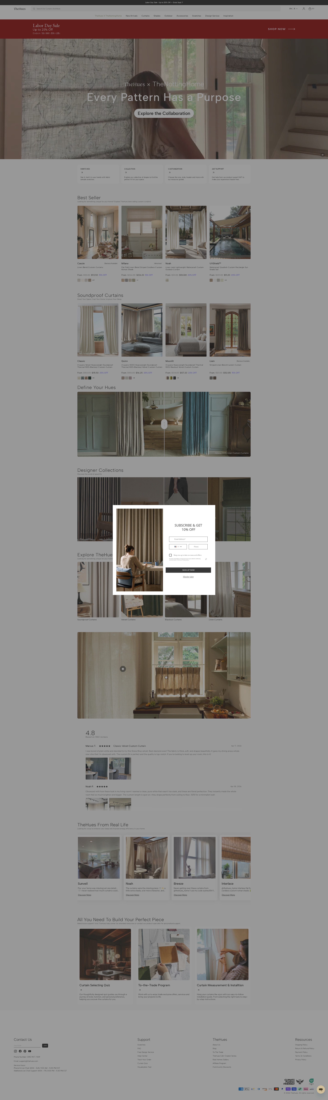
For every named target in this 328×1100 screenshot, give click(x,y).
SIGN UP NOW (188, 570)
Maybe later (188, 577)
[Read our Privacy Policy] (206, 559)
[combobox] (178, 546)
